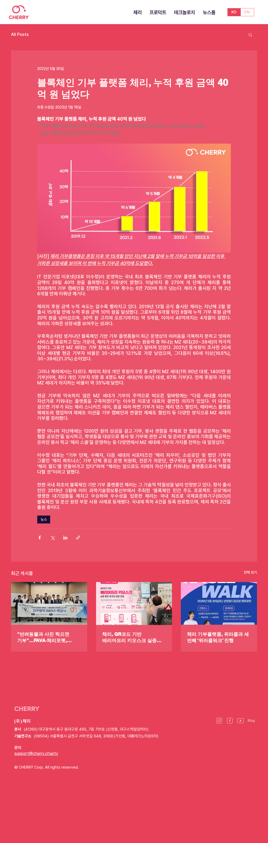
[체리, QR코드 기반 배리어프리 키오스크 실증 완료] (134, 603)
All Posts (20, 34)
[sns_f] (229, 720)
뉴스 (44, 519)
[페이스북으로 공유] (39, 537)
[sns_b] (251, 720)
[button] (250, 34)
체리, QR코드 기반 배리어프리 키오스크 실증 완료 (129, 637)
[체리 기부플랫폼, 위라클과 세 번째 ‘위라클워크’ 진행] (219, 603)
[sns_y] (240, 720)
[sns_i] (219, 720)
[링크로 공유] (78, 537)
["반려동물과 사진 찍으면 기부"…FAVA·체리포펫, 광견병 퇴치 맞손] (49, 603)
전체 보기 (250, 572)
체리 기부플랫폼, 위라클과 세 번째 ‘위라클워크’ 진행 (218, 637)
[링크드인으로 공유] (65, 537)
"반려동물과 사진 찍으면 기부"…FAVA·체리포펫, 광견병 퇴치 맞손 (43, 637)
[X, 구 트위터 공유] (52, 537)
